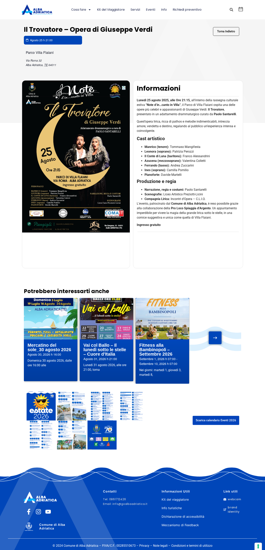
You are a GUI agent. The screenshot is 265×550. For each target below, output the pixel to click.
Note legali (160, 545)
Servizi (135, 9)
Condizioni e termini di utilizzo (191, 545)
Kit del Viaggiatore (111, 9)
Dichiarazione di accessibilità (183, 516)
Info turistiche (172, 508)
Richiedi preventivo (187, 9)
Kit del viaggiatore (175, 499)
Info (164, 9)
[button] (231, 10)
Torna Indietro (226, 31)
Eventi (150, 9)
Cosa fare (78, 9)
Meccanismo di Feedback (180, 525)
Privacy (144, 545)
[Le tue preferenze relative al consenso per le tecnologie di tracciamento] (258, 546)
